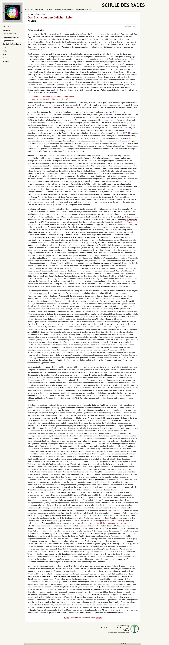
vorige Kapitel (68, 446)
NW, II (132, 321)
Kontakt (5, 58)
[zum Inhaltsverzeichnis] (130, 26)
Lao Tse (49, 92)
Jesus (111, 115)
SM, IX (124, 143)
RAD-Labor (6, 30)
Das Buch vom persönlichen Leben (79, 9)
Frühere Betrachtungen (127, 148)
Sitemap (6, 61)
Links (4, 47)
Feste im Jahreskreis (9, 34)
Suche (5, 51)
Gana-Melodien (131, 219)
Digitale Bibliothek (8, 41)
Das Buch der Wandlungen (12, 44)
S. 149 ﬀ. (101, 54)
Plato (44, 192)
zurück (127, 26)
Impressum (131, 644)
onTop (137, 644)
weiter (134, 26)
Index (5, 54)
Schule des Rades (9, 27)
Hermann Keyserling (60, 9)
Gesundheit (108, 296)
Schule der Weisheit (45, 9)
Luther (126, 133)
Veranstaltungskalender (11, 37)
